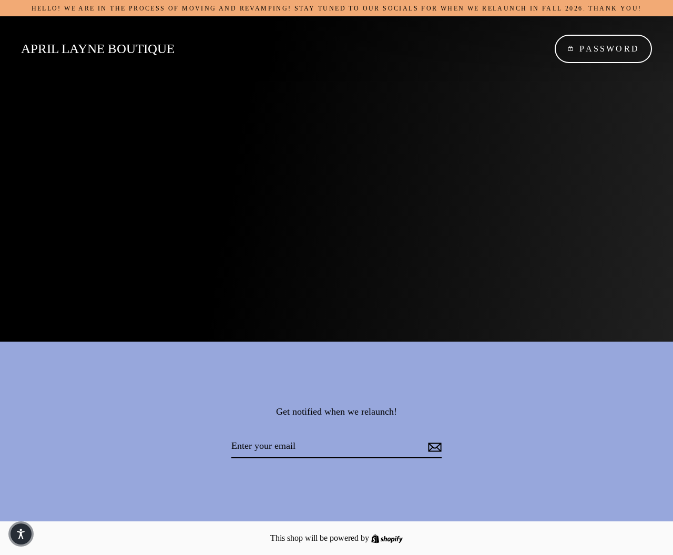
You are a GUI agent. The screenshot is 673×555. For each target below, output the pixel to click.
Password (609, 48)
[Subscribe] (433, 446)
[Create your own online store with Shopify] (387, 537)
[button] (21, 534)
